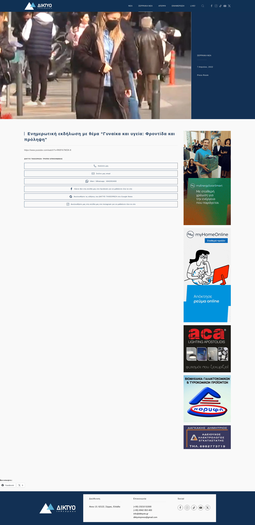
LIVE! (192, 6)
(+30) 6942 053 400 (142, 510)
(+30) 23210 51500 (142, 506)
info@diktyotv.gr (140, 513)
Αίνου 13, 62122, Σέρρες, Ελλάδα (104, 506)
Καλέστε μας (103, 166)
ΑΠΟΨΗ (162, 6)
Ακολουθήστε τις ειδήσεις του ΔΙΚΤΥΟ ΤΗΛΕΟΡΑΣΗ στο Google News (103, 196)
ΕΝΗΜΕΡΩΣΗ (178, 6)
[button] (202, 6)
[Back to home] (39, 6)
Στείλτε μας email (103, 173)
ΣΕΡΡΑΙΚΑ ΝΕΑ (145, 6)
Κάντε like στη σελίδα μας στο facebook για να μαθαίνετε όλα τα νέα (103, 189)
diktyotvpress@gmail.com (145, 517)
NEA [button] (130, 6)
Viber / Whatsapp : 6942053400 (103, 181)
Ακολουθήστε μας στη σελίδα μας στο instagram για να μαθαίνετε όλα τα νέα (103, 204)
